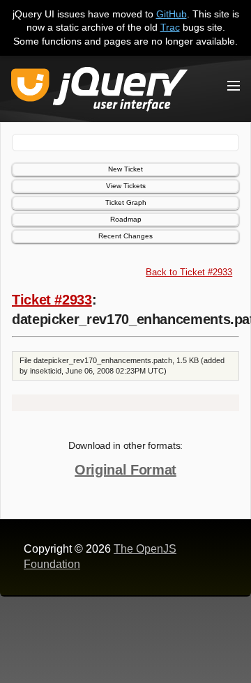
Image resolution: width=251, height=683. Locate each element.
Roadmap (126, 219)
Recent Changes (125, 236)
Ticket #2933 (52, 299)
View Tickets (126, 186)
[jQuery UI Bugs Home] (99, 91)
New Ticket (125, 169)
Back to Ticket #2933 (189, 272)
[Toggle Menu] (233, 86)
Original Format (125, 469)
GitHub (171, 14)
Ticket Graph (125, 202)
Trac (170, 27)
